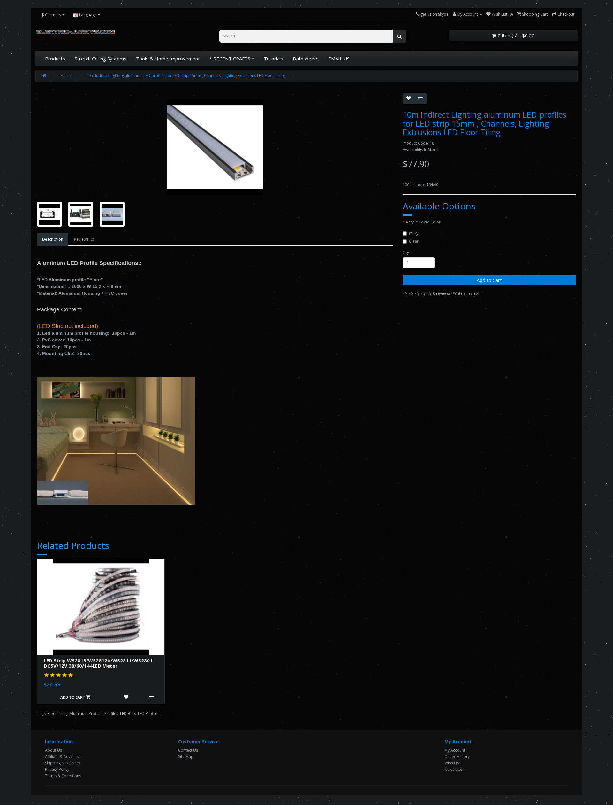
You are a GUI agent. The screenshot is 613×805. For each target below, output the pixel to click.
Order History (457, 756)
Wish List (452, 763)
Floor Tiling (58, 713)
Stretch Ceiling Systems (100, 58)
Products (55, 58)
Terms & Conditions (63, 775)
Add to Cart (489, 280)
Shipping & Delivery (62, 763)
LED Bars (128, 713)
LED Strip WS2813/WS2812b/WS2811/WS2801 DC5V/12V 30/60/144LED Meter (98, 663)
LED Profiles (148, 713)
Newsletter (454, 769)
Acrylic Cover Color (423, 222)
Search (66, 75)
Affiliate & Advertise (63, 756)
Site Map (185, 756)
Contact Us (188, 750)
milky (413, 233)
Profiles (111, 713)
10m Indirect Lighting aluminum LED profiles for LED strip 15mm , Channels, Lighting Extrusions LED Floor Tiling (185, 75)
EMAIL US (339, 58)
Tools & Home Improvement (168, 58)
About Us (53, 750)
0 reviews (441, 293)
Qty (406, 252)
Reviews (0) (84, 239)
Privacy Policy (57, 769)
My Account (454, 750)
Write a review (466, 293)
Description (52, 239)
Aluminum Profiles (86, 713)
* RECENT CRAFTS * (231, 58)
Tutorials (273, 58)
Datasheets (306, 58)
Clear (414, 241)
